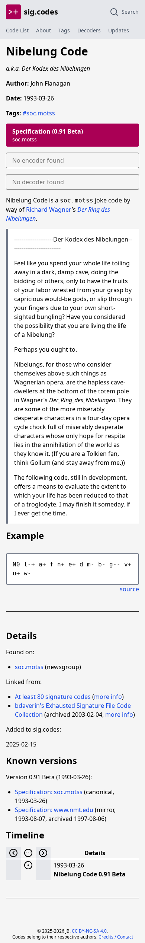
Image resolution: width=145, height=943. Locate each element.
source (129, 589)
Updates (118, 30)
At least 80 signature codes (53, 697)
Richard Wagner (49, 209)
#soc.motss (39, 113)
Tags (64, 30)
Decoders (89, 30)
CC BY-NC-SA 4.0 (89, 931)
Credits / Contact (116, 937)
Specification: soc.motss (49, 792)
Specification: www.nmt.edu (54, 810)
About (43, 30)
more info (108, 697)
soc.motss (29, 667)
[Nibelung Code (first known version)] (28, 865)
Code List (17, 30)
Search (130, 11)
